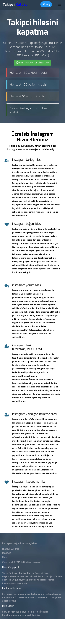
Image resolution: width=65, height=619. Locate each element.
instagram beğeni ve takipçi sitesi (20, 543)
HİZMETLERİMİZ (10, 549)
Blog (4, 557)
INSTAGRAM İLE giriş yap (34, 63)
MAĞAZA (6, 553)
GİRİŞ (47, 4)
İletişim (44, 611)
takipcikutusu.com (31, 562)
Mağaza (50, 576)
